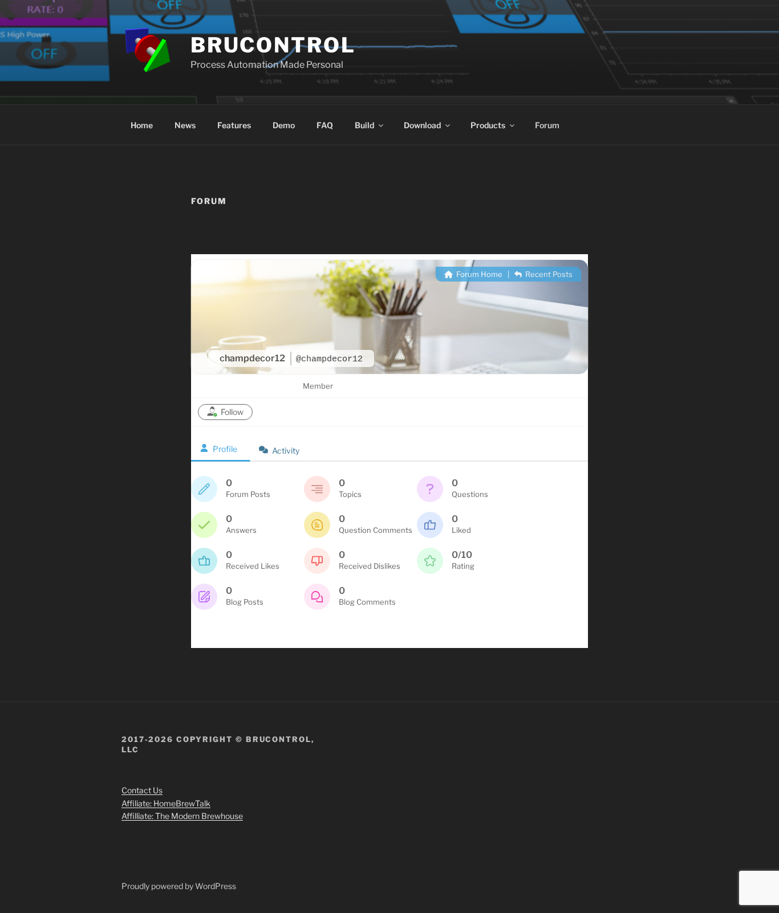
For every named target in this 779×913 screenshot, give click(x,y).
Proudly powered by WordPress (178, 886)
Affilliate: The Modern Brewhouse (182, 816)
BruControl (273, 45)
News (185, 125)
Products (487, 125)
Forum (547, 125)
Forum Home (478, 274)
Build (364, 125)
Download (422, 125)
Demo (284, 125)
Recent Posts (548, 274)
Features (234, 125)
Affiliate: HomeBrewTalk (165, 803)
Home (142, 125)
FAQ (325, 125)
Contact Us (142, 790)
